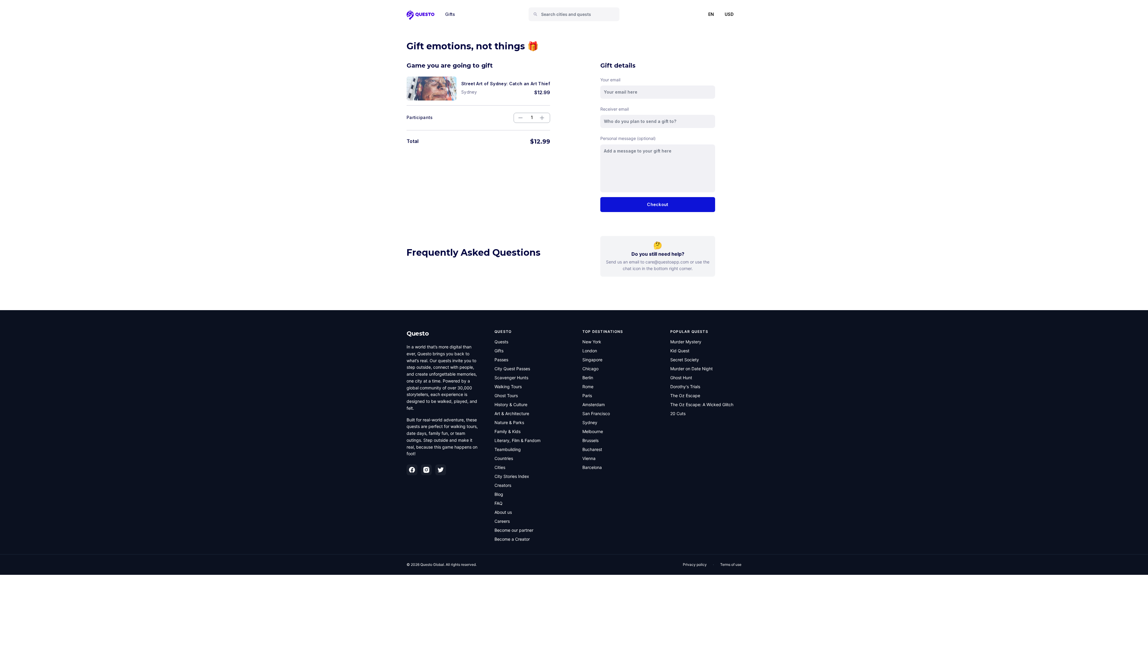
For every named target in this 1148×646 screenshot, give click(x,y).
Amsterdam (593, 404)
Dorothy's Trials (685, 386)
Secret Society (684, 359)
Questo (418, 333)
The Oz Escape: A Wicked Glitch (701, 404)
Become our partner (513, 530)
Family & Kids (507, 431)
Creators (502, 485)
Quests (501, 341)
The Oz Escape (685, 395)
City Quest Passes (512, 368)
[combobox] (576, 14)
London (589, 350)
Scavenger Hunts (511, 377)
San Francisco (596, 413)
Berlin (587, 377)
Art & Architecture (511, 413)
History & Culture (510, 404)
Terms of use (730, 564)
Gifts (450, 14)
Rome (587, 386)
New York (591, 341)
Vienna (589, 458)
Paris (587, 395)
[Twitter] (440, 469)
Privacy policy (695, 564)
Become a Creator (512, 539)
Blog (498, 494)
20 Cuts (678, 413)
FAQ (498, 503)
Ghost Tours (506, 395)
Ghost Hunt (681, 377)
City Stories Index (511, 476)
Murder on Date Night (691, 368)
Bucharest (592, 449)
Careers (502, 521)
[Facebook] (412, 469)
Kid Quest (679, 350)
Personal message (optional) (628, 138)
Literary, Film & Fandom (517, 440)
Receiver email (614, 109)
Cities (499, 467)
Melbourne (592, 431)
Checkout (657, 204)
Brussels (590, 440)
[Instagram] (426, 469)
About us (503, 512)
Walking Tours (508, 386)
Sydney (589, 422)
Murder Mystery (685, 341)
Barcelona (592, 467)
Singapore (592, 359)
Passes (501, 359)
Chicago (590, 368)
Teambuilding (507, 449)
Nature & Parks (509, 422)
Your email (610, 79)
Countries (503, 458)
